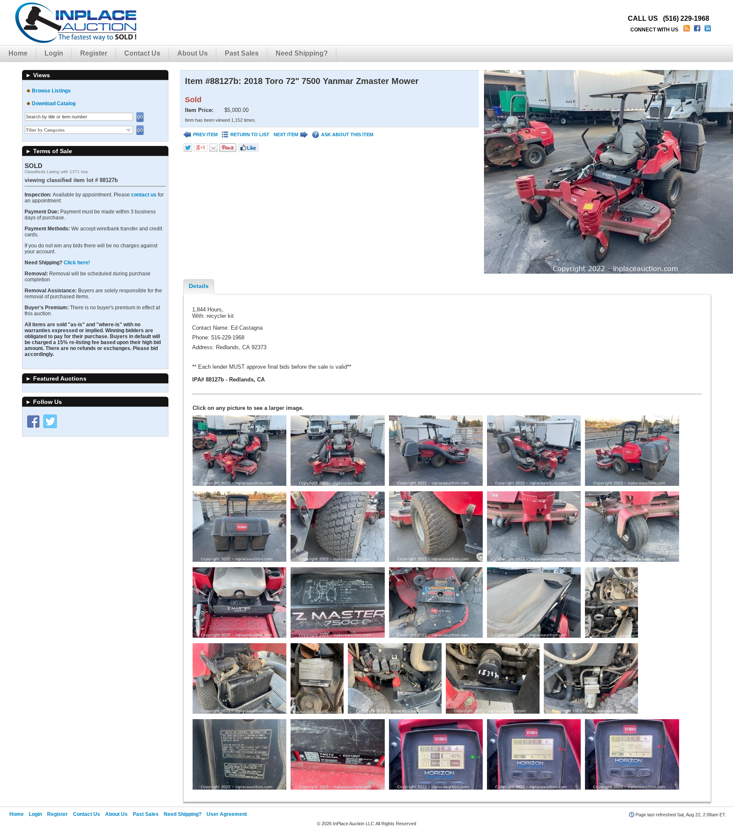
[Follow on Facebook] (33, 421)
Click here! (77, 263)
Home (18, 53)
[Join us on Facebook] (698, 30)
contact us (144, 195)
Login (54, 53)
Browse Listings (51, 91)
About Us (192, 53)
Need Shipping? (302, 53)
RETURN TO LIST (249, 134)
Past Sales (242, 53)
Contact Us (142, 53)
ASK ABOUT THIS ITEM (347, 134)
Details (199, 286)
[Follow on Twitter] (50, 421)
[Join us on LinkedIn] (709, 30)
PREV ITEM (205, 134)
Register (93, 53)
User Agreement (227, 814)
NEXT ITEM (286, 134)
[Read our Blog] (687, 30)
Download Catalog (54, 103)
